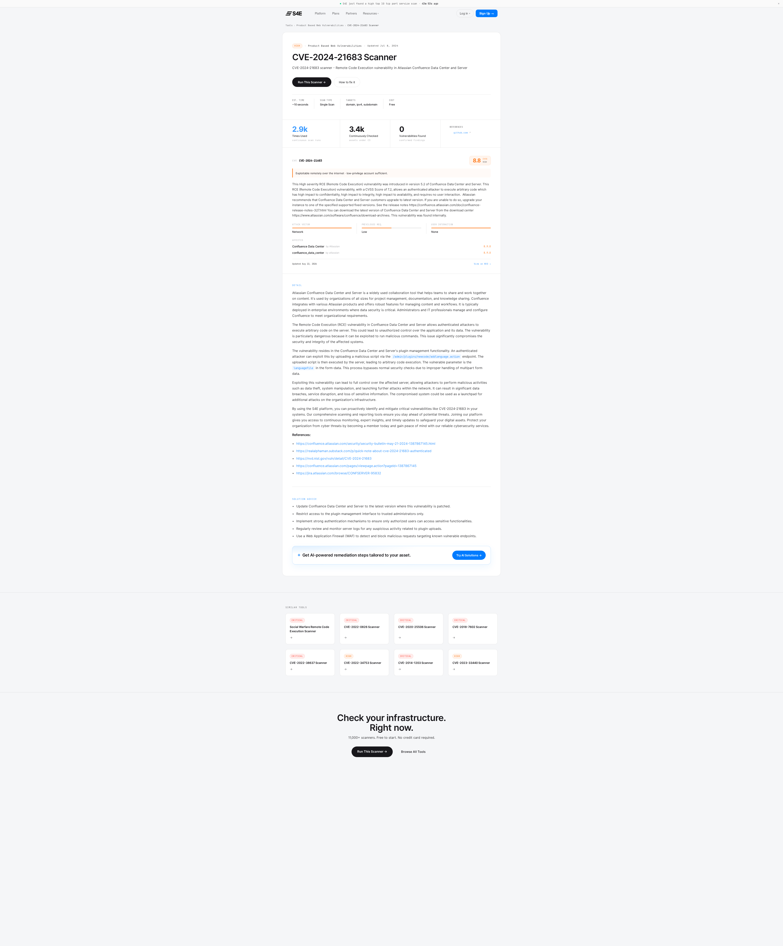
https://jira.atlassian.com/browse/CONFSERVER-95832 (338, 473)
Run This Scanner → (312, 82)
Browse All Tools (413, 752)
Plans (335, 13)
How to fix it (347, 82)
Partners (351, 13)
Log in (465, 13)
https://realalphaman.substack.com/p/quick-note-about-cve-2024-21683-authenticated (363, 451)
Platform (320, 13)
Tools (289, 25)
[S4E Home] (293, 13)
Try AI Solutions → (469, 555)
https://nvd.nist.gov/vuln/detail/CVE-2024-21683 (334, 458)
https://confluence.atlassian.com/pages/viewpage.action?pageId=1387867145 (356, 466)
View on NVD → (482, 264)
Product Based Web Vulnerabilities (320, 25)
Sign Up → (486, 13)
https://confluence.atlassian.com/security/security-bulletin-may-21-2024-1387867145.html (365, 443)
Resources (371, 13)
